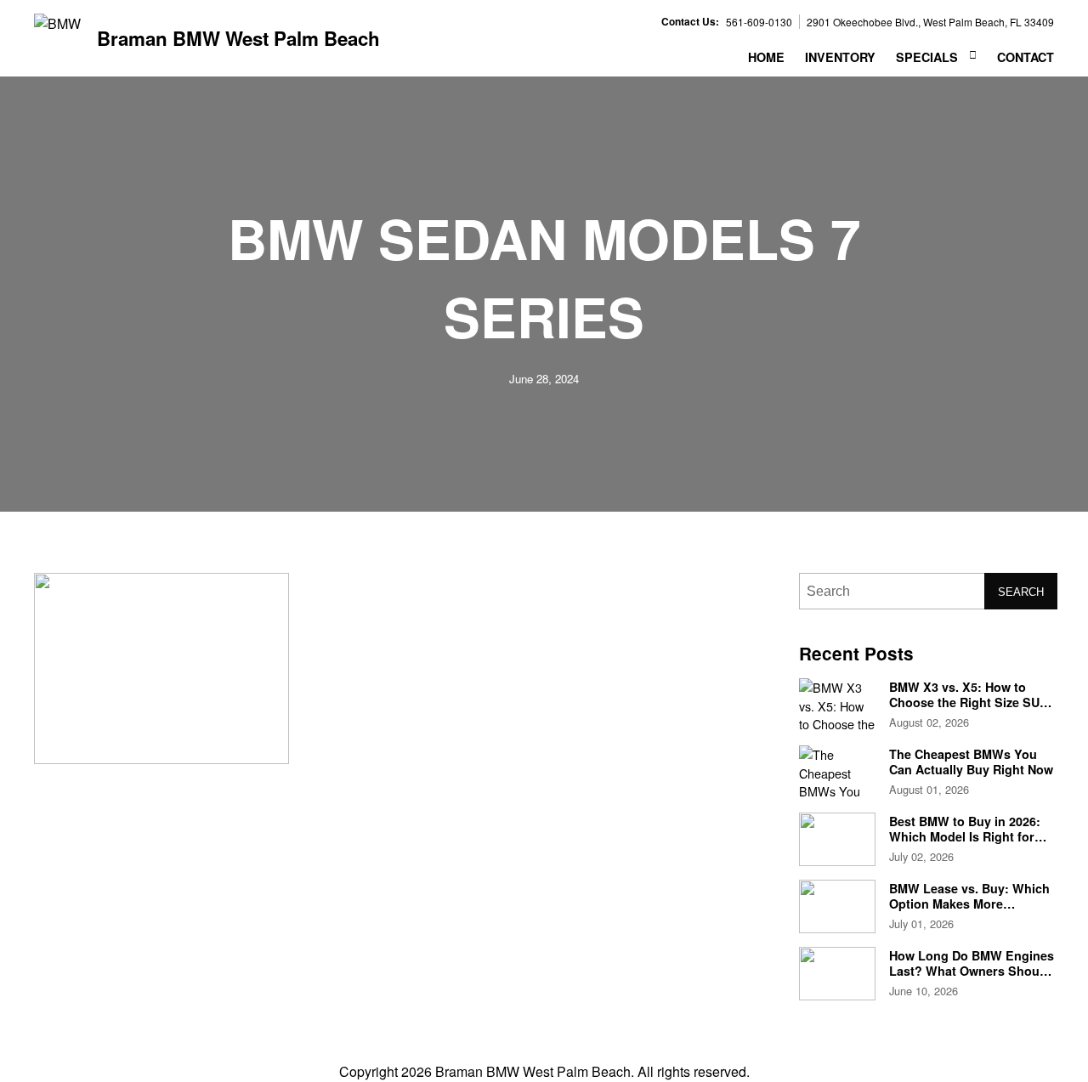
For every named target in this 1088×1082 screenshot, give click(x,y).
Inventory (840, 57)
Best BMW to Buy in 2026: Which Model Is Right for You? (964, 836)
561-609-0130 (759, 21)
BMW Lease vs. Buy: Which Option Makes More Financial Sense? (969, 903)
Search (1021, 592)
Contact (1025, 57)
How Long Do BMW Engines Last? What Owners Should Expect (971, 970)
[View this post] (837, 705)
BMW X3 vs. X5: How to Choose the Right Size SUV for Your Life (968, 701)
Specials (927, 57)
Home (766, 57)
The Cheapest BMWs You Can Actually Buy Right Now (971, 761)
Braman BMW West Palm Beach (238, 38)
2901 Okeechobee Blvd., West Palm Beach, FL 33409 (930, 21)
